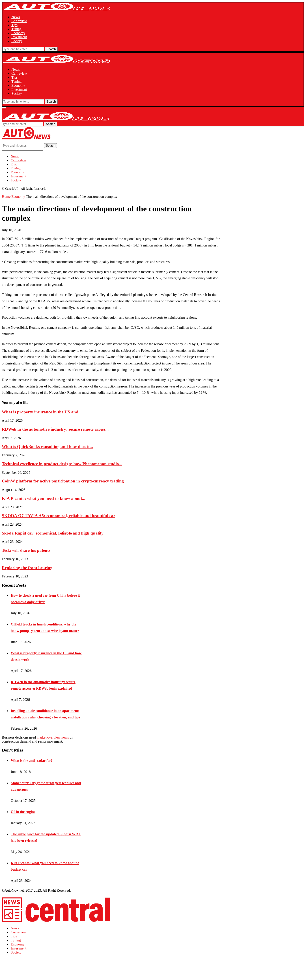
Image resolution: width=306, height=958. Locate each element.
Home (6, 196)
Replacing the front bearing (27, 567)
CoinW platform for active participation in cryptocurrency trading (63, 481)
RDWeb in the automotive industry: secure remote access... (55, 429)
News (15, 17)
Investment (19, 37)
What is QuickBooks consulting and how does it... (47, 446)
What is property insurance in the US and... (42, 412)
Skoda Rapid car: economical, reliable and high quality (52, 533)
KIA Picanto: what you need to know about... (43, 498)
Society (16, 41)
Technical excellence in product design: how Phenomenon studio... (62, 463)
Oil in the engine (23, 812)
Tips (14, 25)
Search (51, 49)
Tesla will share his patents (26, 550)
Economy (18, 33)
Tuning (16, 29)
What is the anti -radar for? (32, 760)
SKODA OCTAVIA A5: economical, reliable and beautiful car (58, 515)
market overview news (53, 737)
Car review (19, 21)
